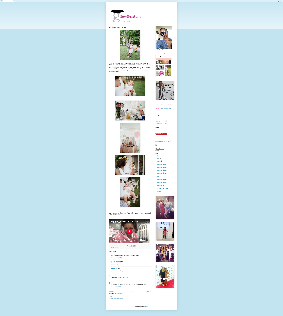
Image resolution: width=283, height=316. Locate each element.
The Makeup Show (160, 166)
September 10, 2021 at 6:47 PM (117, 286)
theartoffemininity (114, 268)
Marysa (112, 282)
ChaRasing (113, 254)
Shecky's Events (160, 169)
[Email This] (130, 246)
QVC (158, 187)
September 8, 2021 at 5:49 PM (117, 271)
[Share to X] (133, 246)
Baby (113, 247)
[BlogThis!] (131, 246)
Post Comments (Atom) (119, 293)
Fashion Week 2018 (161, 182)
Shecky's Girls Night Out (161, 172)
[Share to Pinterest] (135, 246)
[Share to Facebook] (134, 246)
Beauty (158, 155)
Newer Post (111, 291)
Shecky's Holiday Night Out (162, 190)
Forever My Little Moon (115, 261)
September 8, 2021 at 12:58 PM (117, 264)
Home (130, 291)
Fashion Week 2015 (161, 178)
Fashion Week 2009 (161, 170)
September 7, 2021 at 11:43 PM (117, 257)
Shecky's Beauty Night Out (162, 188)
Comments (159, 123)
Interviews (159, 163)
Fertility (158, 176)
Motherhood (117, 247)
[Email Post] (128, 245)
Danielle (112, 275)
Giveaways (159, 160)
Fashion (158, 157)
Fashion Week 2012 (161, 184)
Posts (158, 121)
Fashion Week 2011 (161, 185)
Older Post (149, 291)
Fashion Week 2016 (161, 181)
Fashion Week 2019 (161, 179)
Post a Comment (114, 288)
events (158, 161)
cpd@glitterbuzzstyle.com (166, 108)
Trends (158, 158)
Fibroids (158, 191)
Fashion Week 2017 (161, 173)
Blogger (146, 306)
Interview (158, 193)
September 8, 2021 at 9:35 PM (117, 279)
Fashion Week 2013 (161, 175)
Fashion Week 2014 (161, 167)
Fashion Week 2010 (161, 164)
